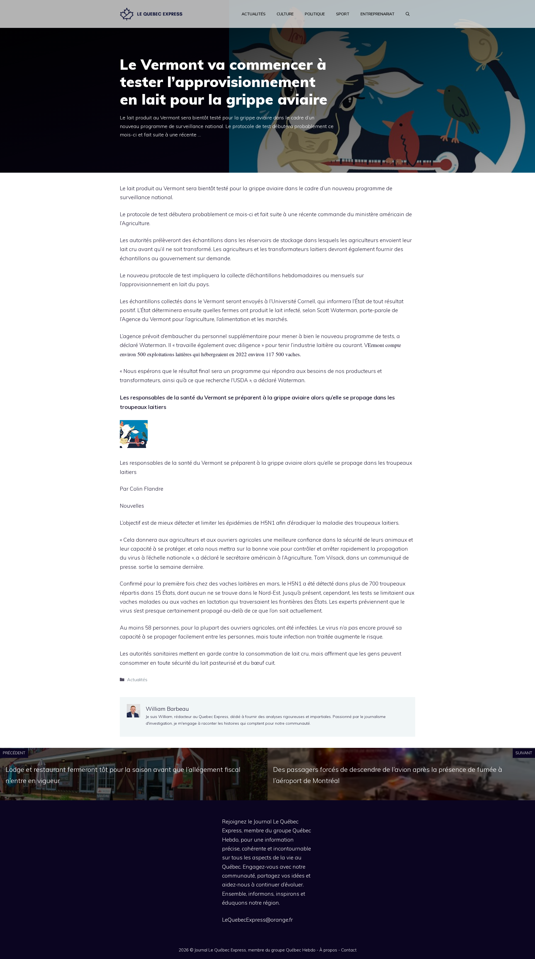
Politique (315, 13)
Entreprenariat (378, 13)
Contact (349, 950)
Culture (285, 13)
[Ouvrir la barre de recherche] (407, 14)
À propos (328, 950)
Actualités (254, 13)
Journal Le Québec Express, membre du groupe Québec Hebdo (254, 950)
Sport (342, 13)
